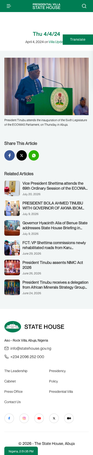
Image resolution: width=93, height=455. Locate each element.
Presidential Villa (61, 391)
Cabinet (10, 381)
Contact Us (12, 402)
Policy (53, 381)
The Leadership (15, 371)
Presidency (57, 371)
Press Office (13, 391)
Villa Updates (58, 42)
